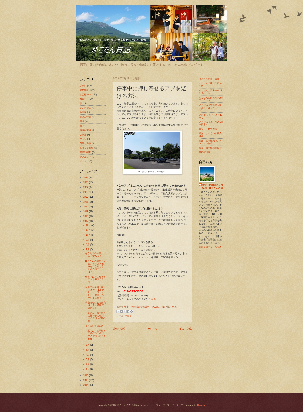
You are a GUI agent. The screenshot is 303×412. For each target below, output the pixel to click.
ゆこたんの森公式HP (209, 79)
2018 (86, 216)
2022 (86, 196)
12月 (88, 225)
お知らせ (84, 99)
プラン (83, 139)
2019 (86, 211)
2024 (86, 187)
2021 (86, 201)
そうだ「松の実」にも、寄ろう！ (95, 254)
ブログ (128, 316)
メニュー (84, 161)
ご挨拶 (83, 134)
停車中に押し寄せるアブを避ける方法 (95, 279)
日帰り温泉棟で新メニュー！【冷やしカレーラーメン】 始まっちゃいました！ (95, 292)
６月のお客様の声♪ (95, 325)
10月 (88, 235)
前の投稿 (185, 329)
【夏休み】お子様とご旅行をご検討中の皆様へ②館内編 (95, 316)
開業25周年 (85, 152)
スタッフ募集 (86, 148)
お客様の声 (85, 94)
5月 (88, 349)
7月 (88, 249)
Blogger (201, 405)
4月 (88, 354)
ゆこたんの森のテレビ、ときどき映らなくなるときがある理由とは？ (95, 266)
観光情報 (84, 90)
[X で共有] (125, 311)
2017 (86, 221)
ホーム (152, 329)
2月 (88, 364)
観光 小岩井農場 (208, 129)
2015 (86, 380)
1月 (88, 369)
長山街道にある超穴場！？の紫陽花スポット (95, 305)
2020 (86, 206)
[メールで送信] (118, 311)
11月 (88, 230)
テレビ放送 (85, 108)
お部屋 (83, 112)
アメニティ (85, 157)
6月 (88, 345)
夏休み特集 (85, 116)
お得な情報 (85, 130)
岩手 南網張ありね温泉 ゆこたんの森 (212, 186)
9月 (88, 239)
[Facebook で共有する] (128, 311)
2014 (86, 385)
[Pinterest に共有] (131, 311)
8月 (88, 244)
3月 (88, 359)
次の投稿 (119, 329)
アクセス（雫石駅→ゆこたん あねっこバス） (210, 108)
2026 (86, 177)
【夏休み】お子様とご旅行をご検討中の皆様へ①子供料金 (95, 334)
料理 (82, 121)
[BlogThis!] (121, 311)
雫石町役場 (204, 152)
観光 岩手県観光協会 (210, 147)
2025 (86, 182)
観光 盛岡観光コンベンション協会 (210, 142)
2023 (86, 192)
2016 (86, 375)
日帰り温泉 (85, 143)
